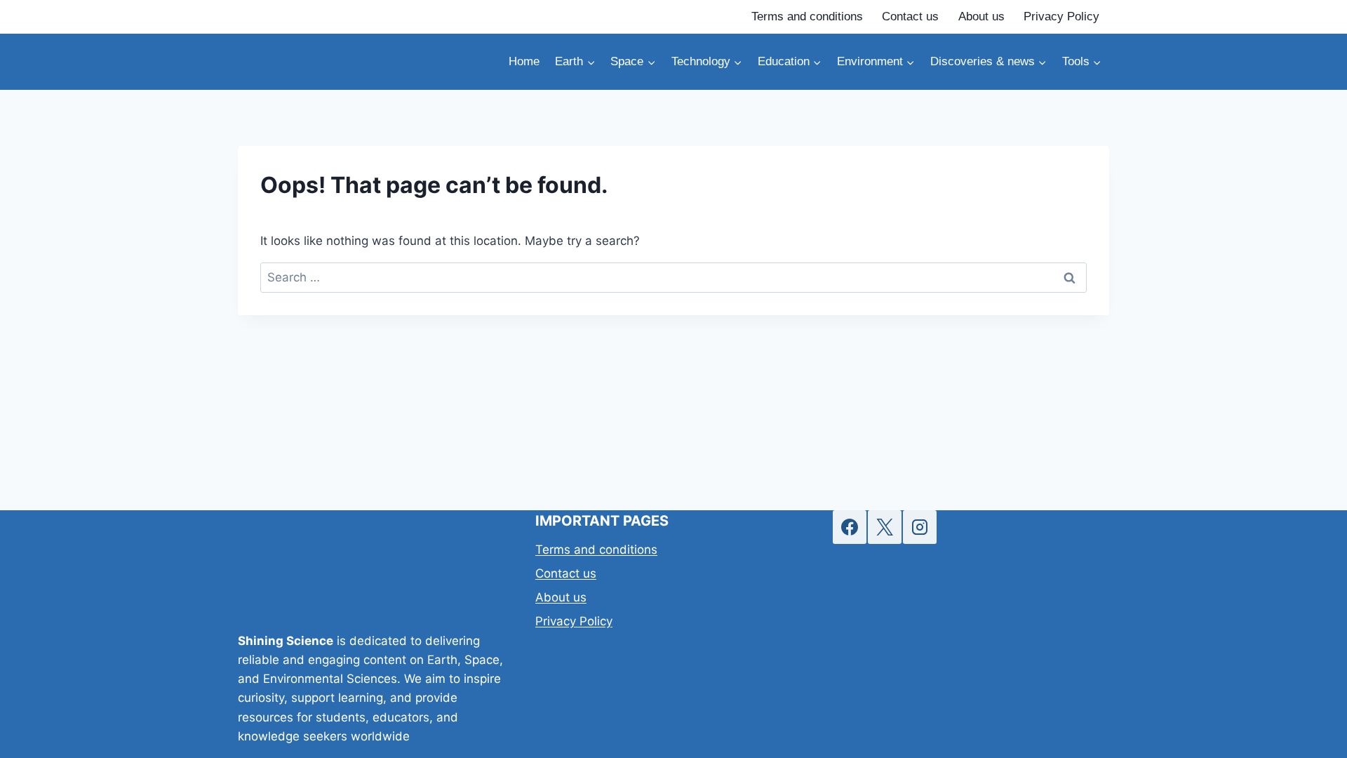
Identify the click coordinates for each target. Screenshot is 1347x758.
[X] (885, 527)
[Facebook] (849, 527)
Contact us (910, 16)
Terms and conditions (807, 16)
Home (524, 61)
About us (981, 16)
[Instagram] (920, 527)
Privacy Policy (1061, 16)
